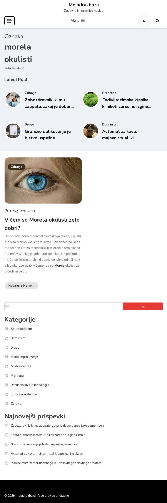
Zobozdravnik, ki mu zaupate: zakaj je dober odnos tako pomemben (48, 106)
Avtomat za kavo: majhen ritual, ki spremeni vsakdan (120, 138)
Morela (59, 265)
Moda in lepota (21, 366)
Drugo (29, 124)
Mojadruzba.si (83, 4)
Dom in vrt (110, 124)
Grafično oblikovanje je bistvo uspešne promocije (48, 138)
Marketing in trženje (24, 357)
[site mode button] (145, 21)
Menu (75, 20)
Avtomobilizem (21, 329)
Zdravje (30, 93)
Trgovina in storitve (24, 394)
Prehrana (109, 93)
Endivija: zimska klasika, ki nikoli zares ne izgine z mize (126, 106)
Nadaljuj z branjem (21, 285)
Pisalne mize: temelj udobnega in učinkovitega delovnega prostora (56, 463)
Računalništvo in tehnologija (30, 385)
